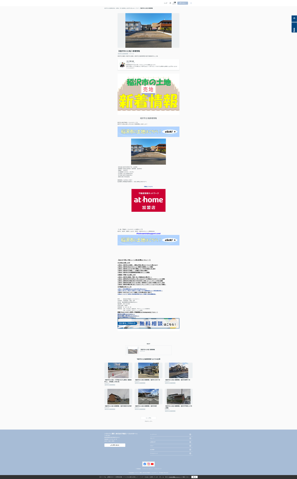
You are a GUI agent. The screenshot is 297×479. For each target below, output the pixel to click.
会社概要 (152, 449)
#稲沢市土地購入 (122, 56)
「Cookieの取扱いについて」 (174, 477)
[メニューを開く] (191, 3)
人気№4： (137, 294)
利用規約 (139, 468)
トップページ (153, 434)
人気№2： (140, 290)
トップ (165, 3)
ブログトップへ (148, 421)
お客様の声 (152, 442)
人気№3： (135, 292)
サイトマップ (158, 468)
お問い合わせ (182, 3)
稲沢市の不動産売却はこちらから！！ (127, 317)
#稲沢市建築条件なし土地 (151, 56)
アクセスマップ (154, 453)
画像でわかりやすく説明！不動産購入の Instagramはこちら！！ (138, 312)
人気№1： (132, 289)
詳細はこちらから (148, 186)
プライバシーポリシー (148, 468)
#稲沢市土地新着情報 (140, 56)
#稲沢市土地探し (130, 56)
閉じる (194, 477)
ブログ (151, 445)
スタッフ (152, 438)
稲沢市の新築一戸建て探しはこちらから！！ (128, 315)
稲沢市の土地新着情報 (123, 53)
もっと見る (148, 418)
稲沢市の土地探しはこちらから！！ (126, 314)
